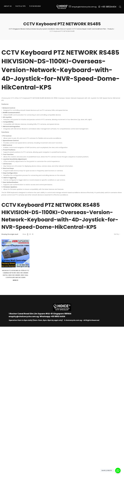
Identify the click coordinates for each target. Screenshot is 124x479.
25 (32, 234)
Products (111, 29)
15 (27, 234)
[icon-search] (120, 6)
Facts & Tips (20, 6)
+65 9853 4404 (58, 316)
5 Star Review (35, 6)
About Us (8, 6)
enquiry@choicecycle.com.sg (24, 316)
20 (30, 234)
